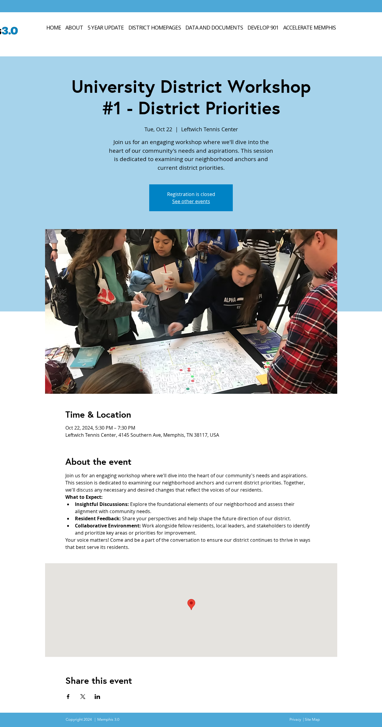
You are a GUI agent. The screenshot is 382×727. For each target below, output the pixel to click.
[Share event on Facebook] (68, 696)
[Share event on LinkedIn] (97, 696)
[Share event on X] (83, 696)
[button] (214, 27)
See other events (191, 201)
